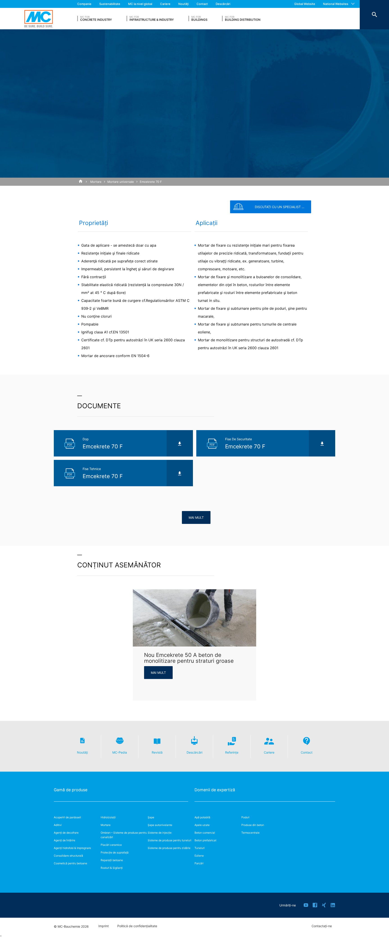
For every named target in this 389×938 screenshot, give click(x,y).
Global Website (304, 4)
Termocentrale (250, 832)
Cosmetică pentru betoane (70, 863)
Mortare (96, 181)
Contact (202, 4)
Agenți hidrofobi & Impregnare (72, 848)
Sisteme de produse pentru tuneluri (169, 840)
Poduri (245, 817)
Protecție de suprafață (115, 852)
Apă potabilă (202, 817)
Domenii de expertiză (214, 789)
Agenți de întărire (64, 840)
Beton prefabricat (205, 840)
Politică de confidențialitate (137, 926)
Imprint (103, 926)
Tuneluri (199, 848)
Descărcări (223, 4)
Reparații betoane (112, 860)
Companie (84, 4)
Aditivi (58, 825)
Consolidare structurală (68, 855)
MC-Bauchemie (38, 18)
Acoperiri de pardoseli (67, 817)
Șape (151, 817)
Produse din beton (252, 825)
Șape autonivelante (160, 825)
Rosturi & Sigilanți (112, 867)
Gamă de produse (70, 789)
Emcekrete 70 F (151, 181)
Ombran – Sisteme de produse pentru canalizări (124, 835)
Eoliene (199, 855)
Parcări (199, 863)
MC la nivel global (140, 4)
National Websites (335, 4)
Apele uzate (202, 825)
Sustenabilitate (109, 4)
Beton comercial (204, 832)
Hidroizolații (108, 817)
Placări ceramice (111, 844)
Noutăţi (183, 4)
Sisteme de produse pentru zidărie (169, 848)
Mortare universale (120, 181)
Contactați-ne (322, 926)
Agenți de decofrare (66, 832)
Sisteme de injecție (160, 832)
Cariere (165, 4)
